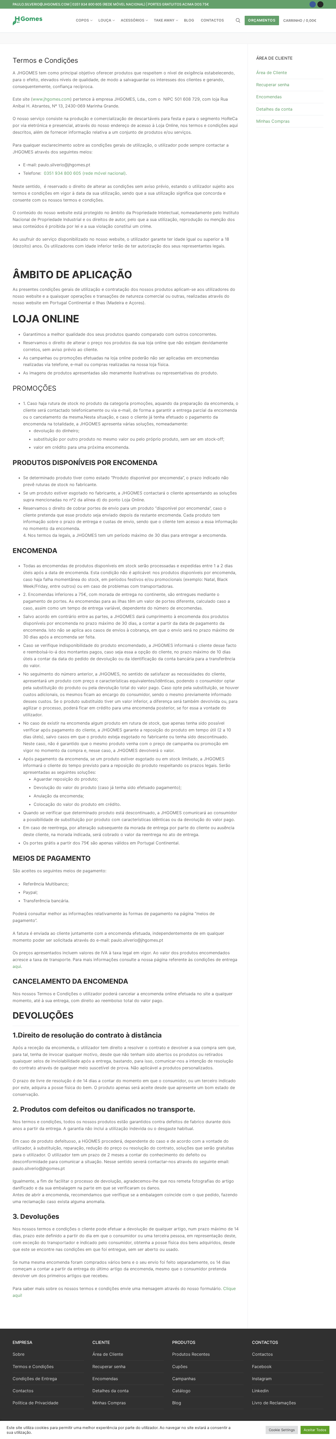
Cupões (179, 1366)
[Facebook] (312, 4)
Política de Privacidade (35, 1402)
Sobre (18, 1354)
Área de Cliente (271, 72)
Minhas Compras (273, 121)
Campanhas (184, 1378)
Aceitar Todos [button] (315, 1430)
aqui (17, 966)
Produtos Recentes (191, 1354)
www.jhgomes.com (51, 99)
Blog (176, 1402)
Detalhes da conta (274, 109)
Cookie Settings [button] (282, 1430)
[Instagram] (320, 4)
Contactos (23, 1390)
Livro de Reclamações (274, 1402)
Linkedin (260, 1390)
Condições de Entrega (35, 1378)
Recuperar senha (272, 84)
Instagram (262, 1378)
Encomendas (269, 96)
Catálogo (181, 1390)
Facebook (262, 1366)
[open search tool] (238, 20)
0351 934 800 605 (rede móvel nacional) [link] (85, 173)
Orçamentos (261, 20)
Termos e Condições (33, 1366)
